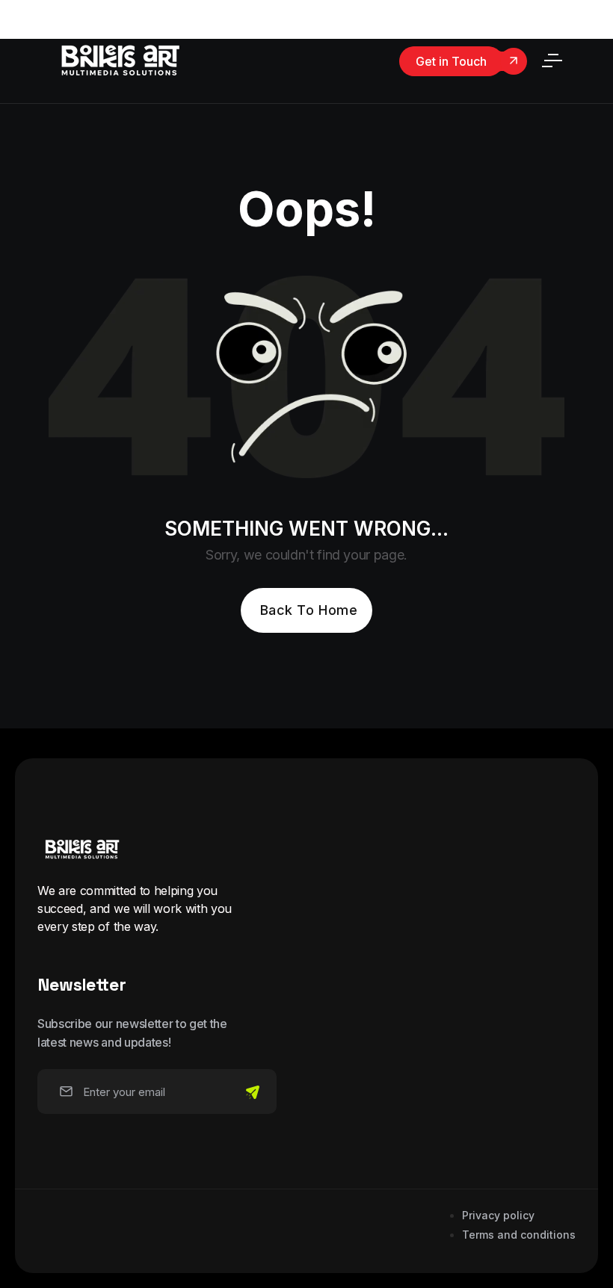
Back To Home (308, 610)
